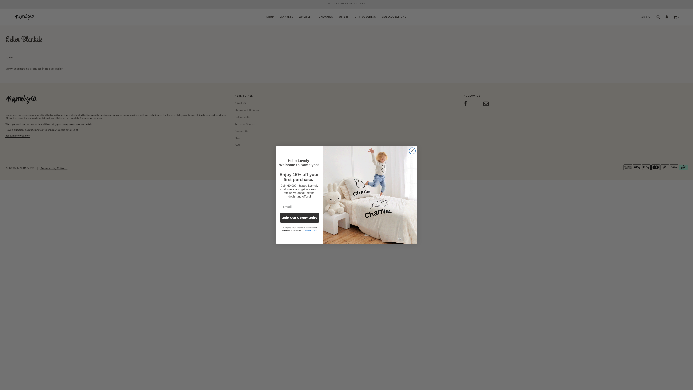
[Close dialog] (412, 151)
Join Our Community (299, 217)
